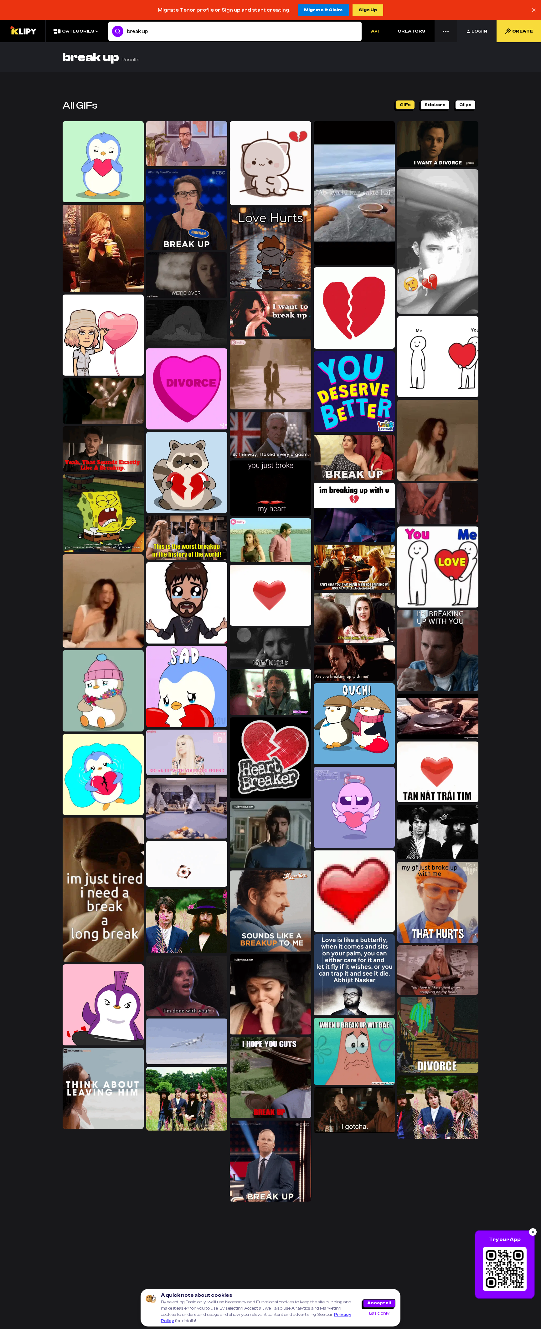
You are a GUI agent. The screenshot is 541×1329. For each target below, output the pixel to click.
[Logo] (23, 31)
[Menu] (446, 31)
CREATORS (411, 31)
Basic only (379, 1313)
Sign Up (368, 10)
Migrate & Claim (323, 10)
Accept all (379, 1303)
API (375, 31)
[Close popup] (533, 1232)
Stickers (435, 104)
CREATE (522, 31)
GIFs (405, 104)
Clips (465, 104)
